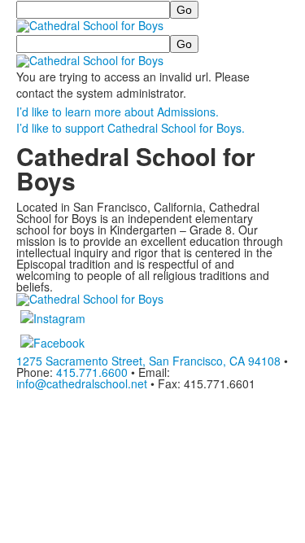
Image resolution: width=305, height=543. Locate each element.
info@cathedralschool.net (81, 383)
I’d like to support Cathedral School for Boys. (130, 128)
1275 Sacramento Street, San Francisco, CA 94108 (148, 361)
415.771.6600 (92, 372)
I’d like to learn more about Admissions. (117, 111)
